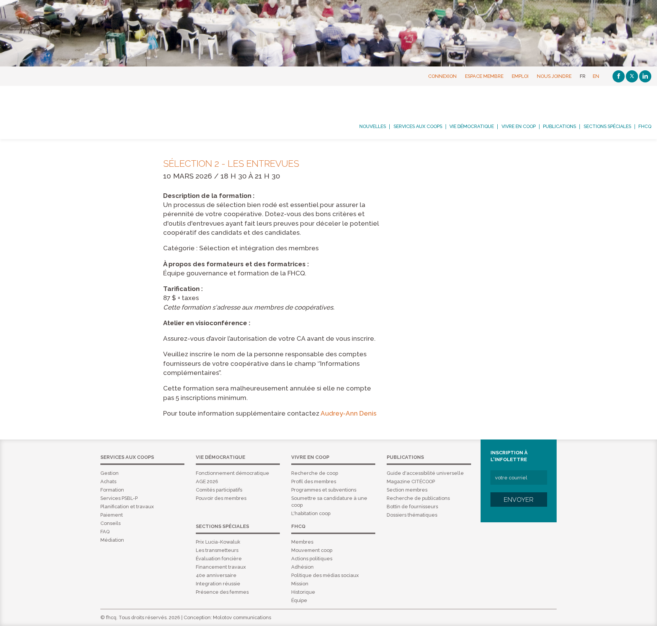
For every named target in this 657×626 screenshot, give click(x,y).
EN (596, 76)
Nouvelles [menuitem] (372, 126)
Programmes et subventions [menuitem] (323, 490)
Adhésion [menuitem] (302, 567)
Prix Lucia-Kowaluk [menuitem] (218, 542)
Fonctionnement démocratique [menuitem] (232, 473)
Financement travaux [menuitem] (221, 567)
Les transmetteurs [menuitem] (217, 550)
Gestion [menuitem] (109, 473)
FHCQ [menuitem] (644, 126)
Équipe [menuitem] (299, 600)
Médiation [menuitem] (112, 540)
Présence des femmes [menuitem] (222, 592)
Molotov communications (242, 617)
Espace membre (484, 76)
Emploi (520, 76)
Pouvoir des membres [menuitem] (221, 498)
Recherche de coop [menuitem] (314, 473)
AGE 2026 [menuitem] (207, 481)
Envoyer (518, 499)
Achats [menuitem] (108, 481)
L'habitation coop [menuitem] (310, 513)
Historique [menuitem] (303, 592)
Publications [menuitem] (559, 126)
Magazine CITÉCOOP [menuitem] (411, 481)
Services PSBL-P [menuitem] (119, 498)
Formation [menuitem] (112, 490)
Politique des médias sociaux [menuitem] (325, 575)
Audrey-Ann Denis (348, 413)
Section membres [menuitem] (407, 490)
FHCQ (70, 112)
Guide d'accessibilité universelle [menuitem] (425, 473)
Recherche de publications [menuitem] (418, 498)
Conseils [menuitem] (110, 523)
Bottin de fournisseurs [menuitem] (412, 506)
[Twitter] (632, 76)
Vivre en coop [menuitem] (518, 126)
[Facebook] (619, 76)
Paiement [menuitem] (111, 515)
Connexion (442, 76)
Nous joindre (554, 76)
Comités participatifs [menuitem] (219, 490)
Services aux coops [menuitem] (418, 126)
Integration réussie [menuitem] (218, 583)
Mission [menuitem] (299, 583)
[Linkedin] (645, 76)
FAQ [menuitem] (105, 531)
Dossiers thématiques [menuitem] (412, 515)
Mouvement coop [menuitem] (311, 550)
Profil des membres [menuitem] (313, 481)
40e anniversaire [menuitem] (216, 575)
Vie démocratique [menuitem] (471, 126)
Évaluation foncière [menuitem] (219, 558)
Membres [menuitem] (302, 542)
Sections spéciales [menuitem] (607, 126)
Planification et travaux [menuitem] (127, 506)
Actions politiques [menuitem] (311, 558)
